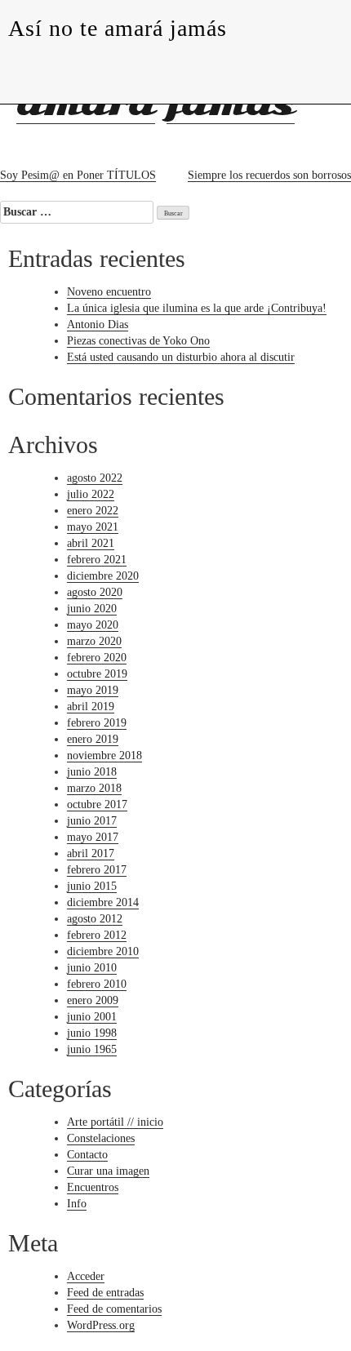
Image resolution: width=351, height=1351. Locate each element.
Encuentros (92, 1187)
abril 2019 (90, 706)
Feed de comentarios (114, 1309)
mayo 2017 (92, 837)
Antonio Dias (97, 324)
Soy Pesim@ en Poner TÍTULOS (78, 175)
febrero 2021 (97, 559)
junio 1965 (92, 1049)
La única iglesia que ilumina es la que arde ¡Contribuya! (197, 308)
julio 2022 (90, 494)
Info (77, 1204)
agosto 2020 (94, 592)
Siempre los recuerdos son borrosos (269, 175)
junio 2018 (92, 772)
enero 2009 (92, 1000)
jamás (231, 104)
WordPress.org (101, 1325)
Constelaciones (101, 1138)
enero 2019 (92, 739)
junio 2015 (92, 886)
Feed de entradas (105, 1293)
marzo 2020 (94, 641)
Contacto (87, 1155)
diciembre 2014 (103, 902)
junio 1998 (92, 1033)
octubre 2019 (97, 674)
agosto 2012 (94, 919)
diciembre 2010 (103, 951)
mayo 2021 (92, 527)
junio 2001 (92, 1017)
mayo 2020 (92, 625)
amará (85, 104)
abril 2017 (90, 853)
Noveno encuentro (109, 292)
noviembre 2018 (104, 755)
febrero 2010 (97, 984)
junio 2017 (92, 821)
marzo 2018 (94, 788)
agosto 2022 (94, 478)
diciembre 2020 (103, 576)
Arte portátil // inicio (115, 1122)
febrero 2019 (97, 723)
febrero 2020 (97, 657)
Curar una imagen (108, 1171)
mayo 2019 (92, 690)
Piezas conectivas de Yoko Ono (138, 341)
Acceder (85, 1276)
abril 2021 (90, 543)
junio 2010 (92, 968)
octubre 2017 (97, 804)
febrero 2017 (97, 870)
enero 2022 (92, 510)
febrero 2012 (97, 935)
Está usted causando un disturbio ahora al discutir (181, 357)
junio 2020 (92, 608)
